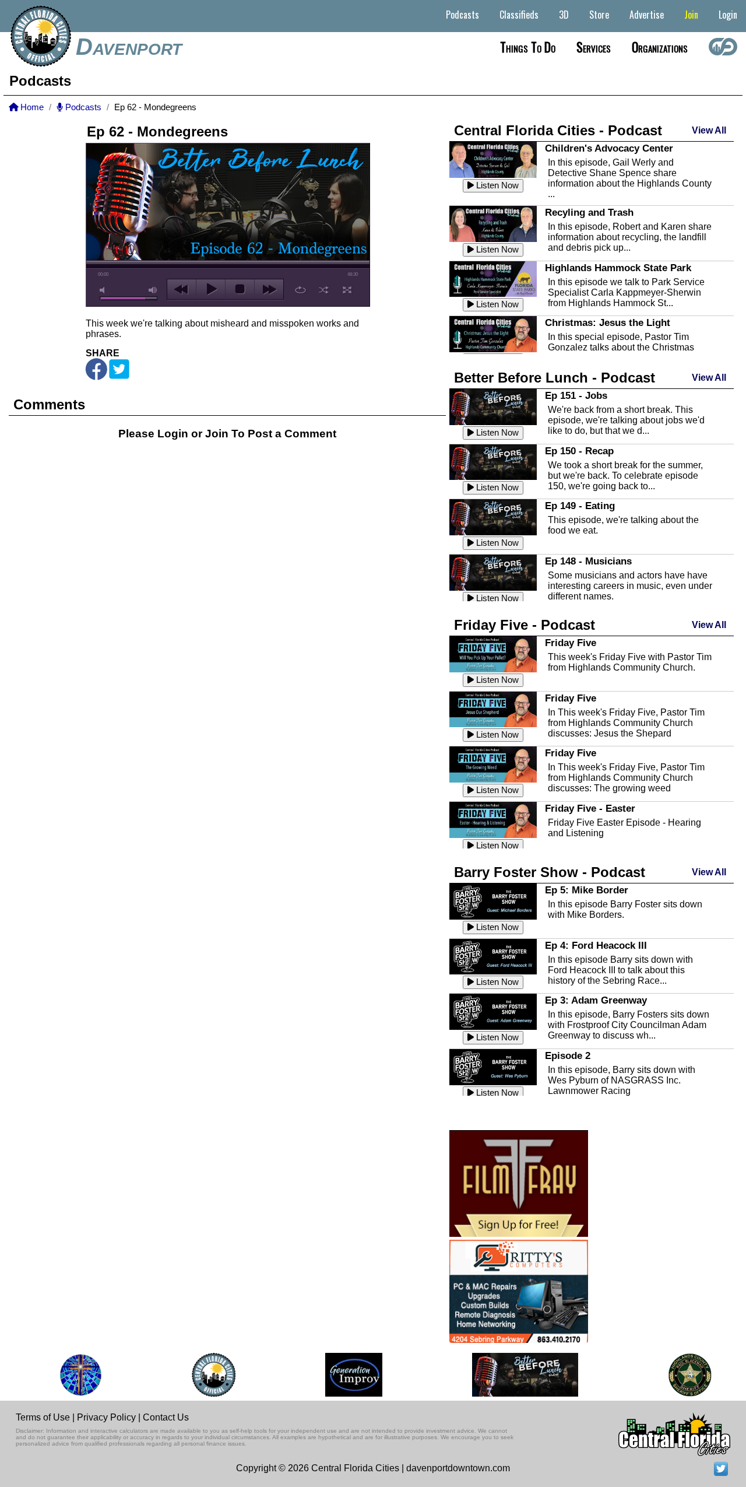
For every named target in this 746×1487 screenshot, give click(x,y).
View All (709, 130)
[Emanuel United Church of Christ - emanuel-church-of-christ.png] (67, 1375)
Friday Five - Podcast (524, 625)
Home (31, 107)
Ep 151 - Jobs (576, 395)
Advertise (646, 15)
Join (691, 15)
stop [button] (240, 289)
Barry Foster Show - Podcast (549, 872)
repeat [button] (300, 290)
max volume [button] (153, 290)
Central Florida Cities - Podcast (558, 130)
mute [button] (104, 290)
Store (599, 15)
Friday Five (570, 642)
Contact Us (166, 1417)
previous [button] (181, 289)
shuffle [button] (323, 290)
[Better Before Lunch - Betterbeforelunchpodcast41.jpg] (512, 1375)
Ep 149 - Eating (580, 505)
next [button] (269, 289)
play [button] (210, 289)
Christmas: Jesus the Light (607, 322)
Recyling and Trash (589, 212)
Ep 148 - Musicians (588, 561)
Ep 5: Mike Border (586, 890)
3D (564, 15)
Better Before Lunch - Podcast (554, 377)
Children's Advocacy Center (609, 148)
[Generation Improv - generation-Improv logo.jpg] (341, 1375)
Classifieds (519, 15)
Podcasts (462, 15)
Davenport (129, 46)
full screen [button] (347, 290)
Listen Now (496, 185)
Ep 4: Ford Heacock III (596, 945)
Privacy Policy (106, 1417)
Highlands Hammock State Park (618, 267)
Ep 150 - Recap (579, 451)
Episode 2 (567, 1055)
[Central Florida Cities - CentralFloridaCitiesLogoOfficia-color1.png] (201, 1375)
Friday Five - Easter (590, 808)
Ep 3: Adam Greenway (596, 1000)
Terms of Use (43, 1417)
